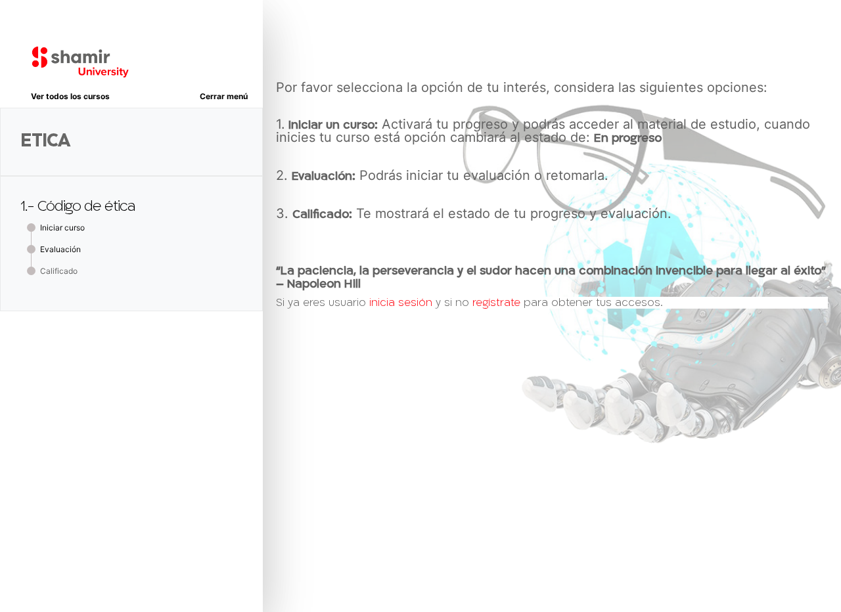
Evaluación (60, 249)
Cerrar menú (224, 96)
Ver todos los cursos (70, 96)
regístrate (496, 302)
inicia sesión (400, 302)
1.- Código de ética (77, 206)
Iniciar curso (62, 227)
